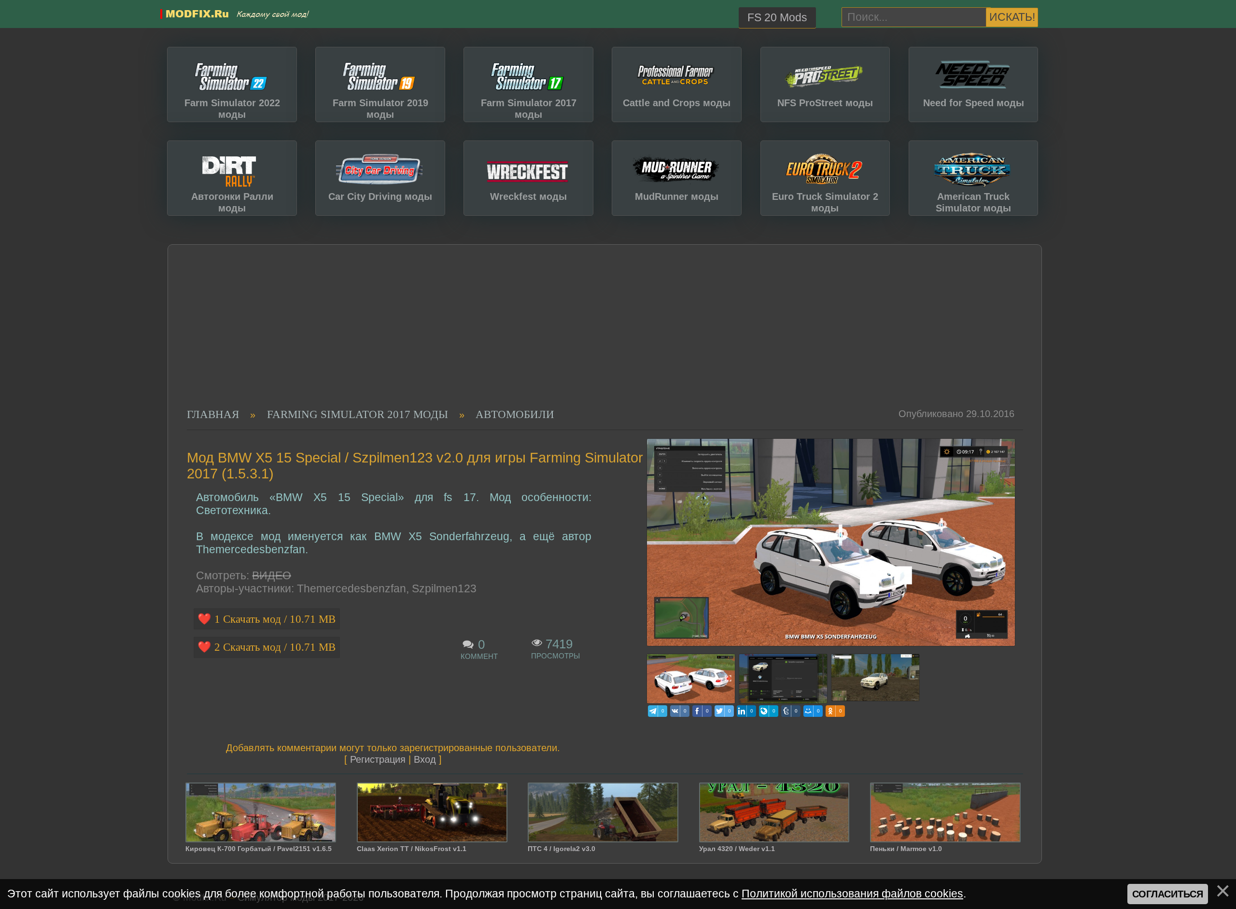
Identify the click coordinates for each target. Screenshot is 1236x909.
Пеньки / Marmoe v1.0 (906, 849)
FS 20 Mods (777, 17)
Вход (425, 759)
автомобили (515, 414)
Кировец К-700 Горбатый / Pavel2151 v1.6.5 (258, 849)
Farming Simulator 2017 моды (357, 414)
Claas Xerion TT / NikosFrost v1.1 (411, 849)
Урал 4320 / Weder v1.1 (737, 849)
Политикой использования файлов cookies (852, 894)
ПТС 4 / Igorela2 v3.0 (561, 849)
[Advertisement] (596, 335)
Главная (213, 414)
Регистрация (378, 759)
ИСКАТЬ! (1012, 17)
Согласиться (1167, 894)
